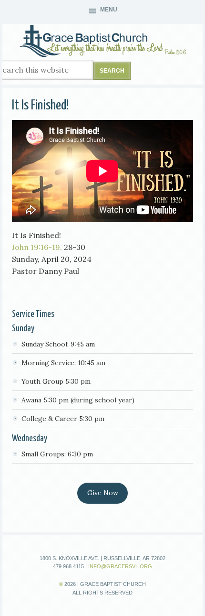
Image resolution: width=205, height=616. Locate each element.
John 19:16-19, (37, 247)
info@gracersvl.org (120, 566)
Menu (108, 9)
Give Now (102, 492)
